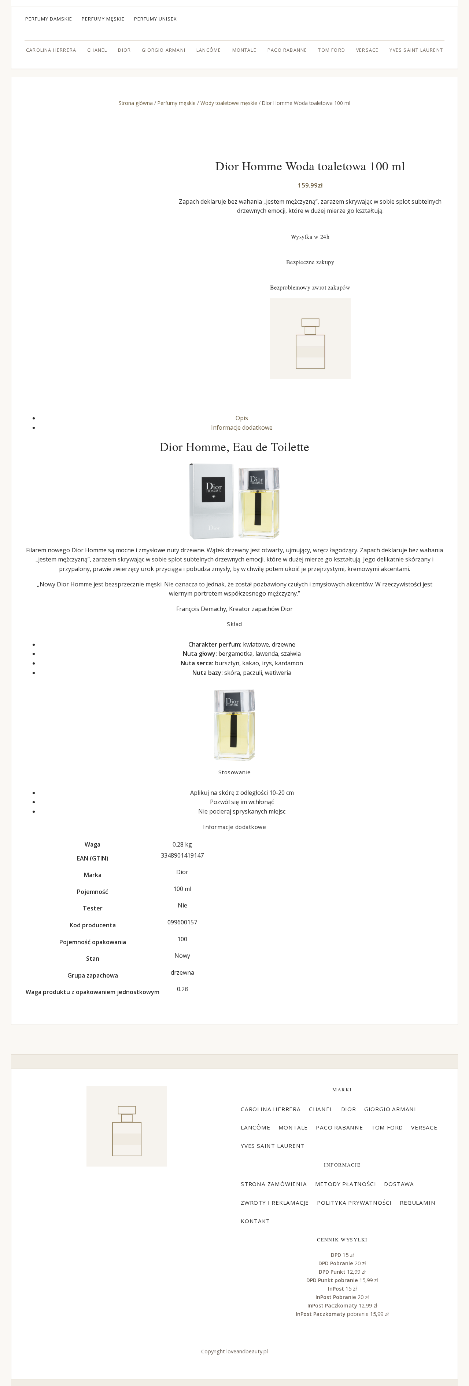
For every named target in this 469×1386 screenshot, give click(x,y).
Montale (244, 50)
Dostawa (399, 1183)
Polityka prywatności (354, 1202)
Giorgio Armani (163, 50)
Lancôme (208, 50)
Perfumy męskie (103, 18)
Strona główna (136, 102)
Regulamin (417, 1202)
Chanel (97, 50)
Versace (367, 50)
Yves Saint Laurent (416, 50)
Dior (124, 50)
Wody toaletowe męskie (228, 102)
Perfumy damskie (48, 18)
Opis (242, 418)
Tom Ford (331, 50)
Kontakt (255, 1221)
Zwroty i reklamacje (275, 1202)
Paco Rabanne (287, 50)
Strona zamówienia (274, 1183)
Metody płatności (345, 1183)
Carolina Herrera (51, 50)
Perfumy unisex (155, 18)
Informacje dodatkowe (242, 427)
